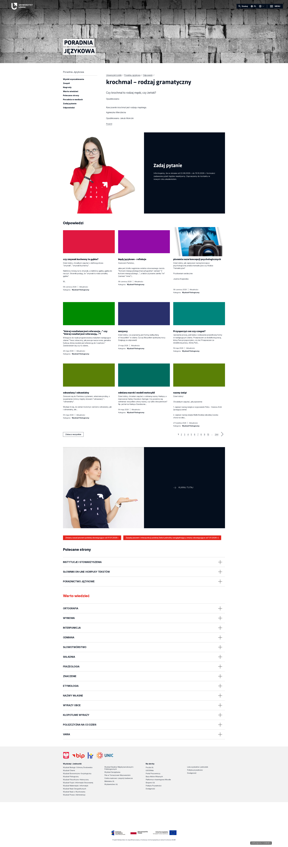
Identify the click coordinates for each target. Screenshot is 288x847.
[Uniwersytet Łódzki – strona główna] (28, 6)
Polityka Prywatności (153, 786)
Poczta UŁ (150, 767)
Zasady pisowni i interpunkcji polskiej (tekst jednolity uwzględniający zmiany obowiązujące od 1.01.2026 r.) (172, 538)
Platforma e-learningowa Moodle (158, 779)
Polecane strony (71, 95)
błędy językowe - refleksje (132, 259)
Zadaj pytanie (69, 104)
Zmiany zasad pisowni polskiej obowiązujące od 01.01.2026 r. (92, 538)
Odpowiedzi (69, 108)
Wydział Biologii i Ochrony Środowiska (77, 767)
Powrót (109, 124)
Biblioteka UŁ (109, 781)
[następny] (222, 434)
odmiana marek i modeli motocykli (136, 392)
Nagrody (67, 87)
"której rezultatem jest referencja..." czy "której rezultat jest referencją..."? (85, 332)
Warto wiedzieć (70, 91)
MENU (277, 6)
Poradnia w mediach (73, 99)
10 (208, 434)
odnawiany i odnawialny (76, 392)
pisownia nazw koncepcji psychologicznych (197, 259)
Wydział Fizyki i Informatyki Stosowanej (78, 783)
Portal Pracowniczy (153, 773)
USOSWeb (150, 770)
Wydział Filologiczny (71, 776)
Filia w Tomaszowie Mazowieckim (117, 775)
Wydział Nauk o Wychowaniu (74, 792)
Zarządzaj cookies (261, 843)
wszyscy (123, 331)
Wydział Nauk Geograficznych (74, 789)
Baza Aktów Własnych (154, 776)
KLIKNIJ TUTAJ (186, 487)
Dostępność (150, 789)
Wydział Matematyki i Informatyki (75, 786)
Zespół (66, 83)
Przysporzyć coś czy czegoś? (189, 331)
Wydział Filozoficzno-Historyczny (76, 779)
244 (216, 434)
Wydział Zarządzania (112, 772)
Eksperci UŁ (150, 783)
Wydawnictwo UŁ (111, 784)
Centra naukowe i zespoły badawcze (118, 778)
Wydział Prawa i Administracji (74, 795)
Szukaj (245, 6)
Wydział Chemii (69, 770)
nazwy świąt (180, 392)
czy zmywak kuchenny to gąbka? (80, 259)
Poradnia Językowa (73, 72)
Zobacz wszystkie (73, 435)
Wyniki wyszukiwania (73, 79)
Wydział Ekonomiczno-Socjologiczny (77, 773)
